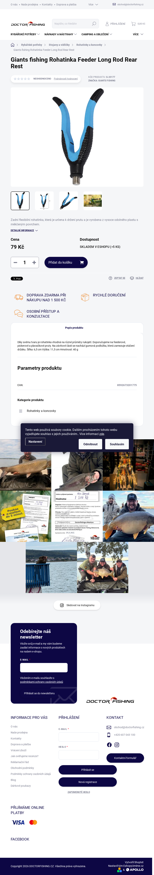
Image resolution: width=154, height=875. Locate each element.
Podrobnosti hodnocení (66, 78)
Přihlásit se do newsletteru (39, 693)
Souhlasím (117, 444)
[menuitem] (26, 34)
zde (101, 434)
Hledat (94, 23)
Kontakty (47, 4)
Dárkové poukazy (21, 785)
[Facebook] (109, 744)
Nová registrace (88, 782)
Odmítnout (90, 444)
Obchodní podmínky (22, 767)
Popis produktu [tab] (74, 327)
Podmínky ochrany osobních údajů (31, 773)
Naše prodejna (29, 4)
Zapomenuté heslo (79, 792)
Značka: (101, 80)
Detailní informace (22, 230)
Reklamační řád (20, 762)
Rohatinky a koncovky (41, 411)
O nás (14, 4)
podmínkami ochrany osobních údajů (41, 681)
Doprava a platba (66, 4)
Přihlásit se (87, 769)
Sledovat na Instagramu (80, 605)
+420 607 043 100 (124, 734)
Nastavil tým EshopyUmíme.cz (125, 865)
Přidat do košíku (60, 262)
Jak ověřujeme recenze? (24, 756)
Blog (13, 779)
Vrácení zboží (18, 750)
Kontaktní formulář (125, 758)
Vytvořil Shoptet (134, 862)
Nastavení (35, 441)
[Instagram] (117, 744)
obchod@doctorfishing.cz (129, 727)
